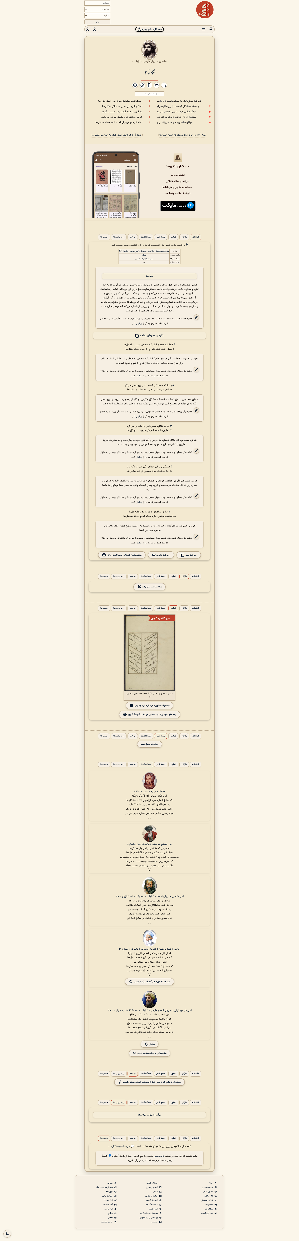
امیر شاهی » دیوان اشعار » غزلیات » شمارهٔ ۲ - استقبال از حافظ (149, 896)
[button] (210, 29)
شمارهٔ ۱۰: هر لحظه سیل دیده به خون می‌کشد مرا (116, 135)
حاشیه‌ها (104, 237)
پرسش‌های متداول (104, 1187)
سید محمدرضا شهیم (144, 259)
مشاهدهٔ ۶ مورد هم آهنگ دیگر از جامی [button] (152, 982)
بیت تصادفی (207, 1187)
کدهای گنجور (152, 1183)
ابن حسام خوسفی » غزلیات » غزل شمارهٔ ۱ (149, 844)
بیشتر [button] (152, 1044)
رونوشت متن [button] (190, 555)
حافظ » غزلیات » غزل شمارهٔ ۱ (149, 791)
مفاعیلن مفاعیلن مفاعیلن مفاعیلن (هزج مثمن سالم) (146, 251)
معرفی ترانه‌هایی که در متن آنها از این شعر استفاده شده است (152, 1082)
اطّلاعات (195, 237)
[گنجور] (205, 9)
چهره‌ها (109, 1191)
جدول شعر (208, 1191)
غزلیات (137, 61)
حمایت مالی (107, 1196)
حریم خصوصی (106, 1222)
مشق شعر (160, 237)
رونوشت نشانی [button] (163, 555)
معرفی (110, 1183)
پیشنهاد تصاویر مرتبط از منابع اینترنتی (152, 705)
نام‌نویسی (159, 1156)
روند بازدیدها (118, 237)
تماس (110, 1217)
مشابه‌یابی (208, 1209)
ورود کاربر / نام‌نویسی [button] (152, 29)
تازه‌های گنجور (207, 1213)
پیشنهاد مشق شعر (149, 744)
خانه (211, 1183)
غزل (144, 255)
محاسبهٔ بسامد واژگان (151, 587)
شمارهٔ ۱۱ (150, 72)
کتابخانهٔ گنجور (151, 1196)
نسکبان (154, 1222)
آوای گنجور (153, 1209)
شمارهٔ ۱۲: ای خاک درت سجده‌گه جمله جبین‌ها (182, 135)
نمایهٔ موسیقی (207, 1200)
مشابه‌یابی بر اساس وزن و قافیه (151, 1053)
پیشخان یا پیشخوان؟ (148, 1217)
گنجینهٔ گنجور (152, 1200)
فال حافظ (209, 1196)
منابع (110, 1213)
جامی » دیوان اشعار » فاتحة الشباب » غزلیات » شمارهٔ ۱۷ (149, 949)
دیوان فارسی (149, 61)
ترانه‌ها (132, 237)
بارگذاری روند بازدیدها (149, 1115)
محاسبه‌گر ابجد (151, 1204)
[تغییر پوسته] (7, 1234)
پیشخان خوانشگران (149, 1213)
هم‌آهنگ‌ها (146, 237)
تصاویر (173, 237)
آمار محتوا (108, 1200)
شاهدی (163, 61)
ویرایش (139, 323)
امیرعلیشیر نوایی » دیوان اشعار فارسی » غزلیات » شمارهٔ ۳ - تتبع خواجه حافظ (149, 1010)
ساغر (155, 1191)
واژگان (184, 237)
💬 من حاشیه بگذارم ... (121, 1146)
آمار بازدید (109, 1209)
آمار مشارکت (107, 1204)
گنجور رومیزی (152, 1187)
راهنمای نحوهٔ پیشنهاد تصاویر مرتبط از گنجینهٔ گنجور (152, 714)
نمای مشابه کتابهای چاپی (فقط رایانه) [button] (124, 555)
